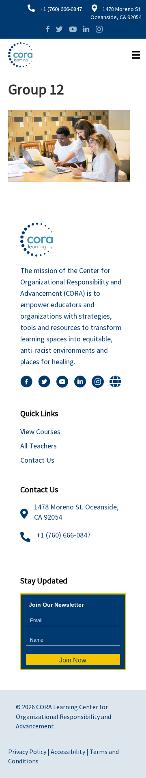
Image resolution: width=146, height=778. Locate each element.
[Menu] (136, 55)
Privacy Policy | (29, 751)
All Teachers (38, 445)
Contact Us (37, 460)
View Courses (40, 431)
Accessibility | (70, 751)
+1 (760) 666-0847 (61, 9)
